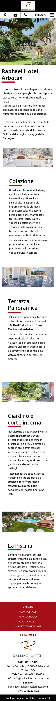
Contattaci (28, 611)
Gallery (28, 606)
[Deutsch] (30, 634)
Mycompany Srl (41, 698)
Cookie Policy (28, 621)
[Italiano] (21, 634)
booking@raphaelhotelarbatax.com (28, 686)
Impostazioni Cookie (28, 626)
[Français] (34, 634)
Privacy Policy (28, 616)
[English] (25, 634)
